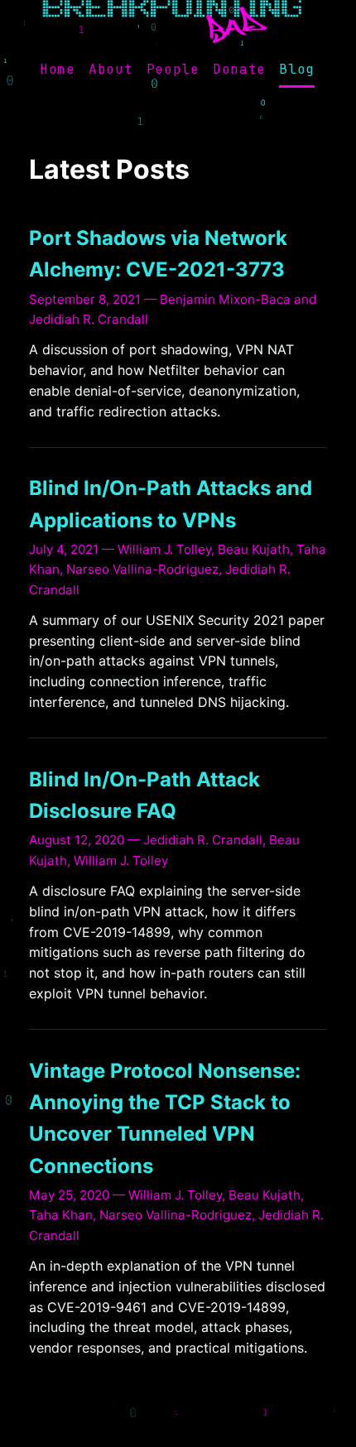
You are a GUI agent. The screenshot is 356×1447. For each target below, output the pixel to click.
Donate (239, 69)
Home (57, 69)
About (111, 69)
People (173, 69)
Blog (297, 69)
